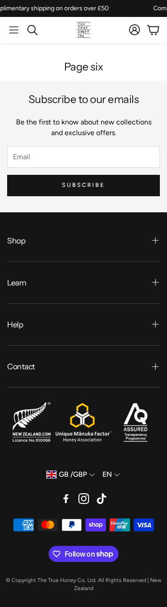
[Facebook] (66, 498)
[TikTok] (101, 498)
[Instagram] (83, 498)
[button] (13, 30)
